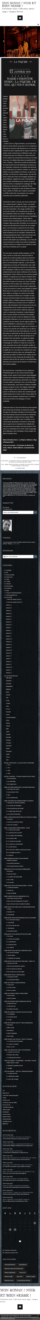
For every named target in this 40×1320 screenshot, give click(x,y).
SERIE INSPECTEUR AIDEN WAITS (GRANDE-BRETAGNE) (19, 907)
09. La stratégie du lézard (13, 852)
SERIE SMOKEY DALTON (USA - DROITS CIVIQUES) (18, 1039)
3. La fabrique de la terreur (13, 1057)
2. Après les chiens (11, 874)
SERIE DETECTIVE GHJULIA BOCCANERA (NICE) (17, 869)
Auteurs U (9, 661)
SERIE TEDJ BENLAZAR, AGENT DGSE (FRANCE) (17, 1050)
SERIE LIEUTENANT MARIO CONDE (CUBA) (16, 993)
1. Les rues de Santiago (12, 952)
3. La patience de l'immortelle (14, 877)
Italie (7, 728)
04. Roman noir (25, 460)
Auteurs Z (9, 672)
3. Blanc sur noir (10, 1047)
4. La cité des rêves (11, 944)
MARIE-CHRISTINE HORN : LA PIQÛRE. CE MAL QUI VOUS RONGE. (20, 81)
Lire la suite (16, 543)
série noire (19, 1276)
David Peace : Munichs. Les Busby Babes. (15, 1178)
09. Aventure (7, 588)
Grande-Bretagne (11, 717)
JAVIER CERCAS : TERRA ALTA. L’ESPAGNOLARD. (18, 1192)
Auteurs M (9, 639)
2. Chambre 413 (10, 912)
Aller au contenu (6, 1)
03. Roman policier (14, 460)
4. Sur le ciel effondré (12, 797)
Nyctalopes (6, 1112)
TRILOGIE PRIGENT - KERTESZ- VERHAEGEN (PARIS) (18, 1071)
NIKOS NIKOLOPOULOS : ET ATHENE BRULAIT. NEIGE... (20, 1158)
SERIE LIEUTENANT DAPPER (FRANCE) (14, 982)
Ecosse (8, 709)
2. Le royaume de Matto (12, 979)
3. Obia (8, 795)
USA (7, 760)
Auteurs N (9, 641)
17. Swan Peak (10, 922)
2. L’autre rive (9, 890)
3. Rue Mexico (10, 1030)
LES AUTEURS (8, 597)
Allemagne (9, 678)
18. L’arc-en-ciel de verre (12, 925)
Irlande (8, 723)
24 (10, 1229)
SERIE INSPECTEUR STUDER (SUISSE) (14, 974)
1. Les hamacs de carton (12, 789)
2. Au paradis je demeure (13, 863)
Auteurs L (8, 636)
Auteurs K (8, 633)
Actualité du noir (7, 1121)
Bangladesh (9, 686)
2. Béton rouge (10, 1027)
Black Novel (6, 1093)
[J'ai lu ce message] (38, 1315)
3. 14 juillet (9, 1068)
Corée (7, 700)
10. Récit (6, 590)
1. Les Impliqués (10, 1014)
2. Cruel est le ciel (10, 1006)
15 (35, 1223)
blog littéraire (22, 1264)
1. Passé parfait (10, 995)
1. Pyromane (9, 936)
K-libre (4, 1097)
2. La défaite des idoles (12, 1076)
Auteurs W (9, 667)
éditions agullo (9, 1276)
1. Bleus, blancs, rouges (12, 1062)
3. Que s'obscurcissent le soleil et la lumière (18, 904)
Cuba (7, 706)
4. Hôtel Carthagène (11, 1033)
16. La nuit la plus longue (13, 919)
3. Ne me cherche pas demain (14, 969)
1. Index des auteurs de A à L (14, 599)
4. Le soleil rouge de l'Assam (14, 811)
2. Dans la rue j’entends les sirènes (15, 966)
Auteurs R (8, 653)
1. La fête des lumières (12, 887)
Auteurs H (34, 460)
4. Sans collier (10, 879)
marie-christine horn (11, 464)
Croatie (8, 703)
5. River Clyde (9, 1036)
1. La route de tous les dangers (14, 1041)
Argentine (8, 680)
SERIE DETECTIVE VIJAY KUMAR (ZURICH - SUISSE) (18, 885)
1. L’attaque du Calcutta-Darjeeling (15, 802)
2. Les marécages (11, 781)
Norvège (8, 737)
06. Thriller (7, 581)
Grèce (7, 720)
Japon (7, 731)
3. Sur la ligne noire (11, 784)
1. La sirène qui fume (11, 1073)
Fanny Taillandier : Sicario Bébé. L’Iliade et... (16, 1199)
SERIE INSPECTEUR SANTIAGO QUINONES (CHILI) (18, 950)
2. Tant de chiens (10, 955)
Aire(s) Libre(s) (7, 1119)
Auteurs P (8, 647)
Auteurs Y (8, 670)
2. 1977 (8, 767)
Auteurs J (8, 630)
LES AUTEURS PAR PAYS (21, 462)
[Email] (20, 17)
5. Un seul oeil (10, 882)
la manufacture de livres (23, 1280)
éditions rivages (31, 1276)
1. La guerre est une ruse (13, 1052)
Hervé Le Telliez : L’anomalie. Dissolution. (16, 1185)
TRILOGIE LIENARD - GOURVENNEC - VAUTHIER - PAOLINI (20, 1060)
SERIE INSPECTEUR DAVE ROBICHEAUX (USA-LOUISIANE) (20, 917)
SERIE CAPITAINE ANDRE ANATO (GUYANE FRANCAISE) (19, 787)
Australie (8, 683)
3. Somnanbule (10, 914)
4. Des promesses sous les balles (15, 971)
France (8, 714)
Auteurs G (9, 622)
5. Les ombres (10, 947)
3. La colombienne (11, 941)
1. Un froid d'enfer (11, 778)
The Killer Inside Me (8, 1107)
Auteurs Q (9, 650)
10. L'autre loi (9, 855)
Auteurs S (8, 656)
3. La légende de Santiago (13, 958)
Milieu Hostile (6, 1109)
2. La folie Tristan (11, 987)
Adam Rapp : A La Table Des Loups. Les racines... (18, 1164)
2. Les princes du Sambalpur (13, 805)
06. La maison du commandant (14, 844)
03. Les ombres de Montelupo (14, 835)
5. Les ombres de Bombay (13, 814)
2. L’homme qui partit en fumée (14, 822)
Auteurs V (9, 664)
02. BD (6, 572)
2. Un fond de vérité (11, 1017)
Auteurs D (9, 613)
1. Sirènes (8, 909)
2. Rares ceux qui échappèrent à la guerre (17, 901)
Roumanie (8, 745)
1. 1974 (8, 765)
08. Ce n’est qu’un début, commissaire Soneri (18, 849)
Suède (7, 754)
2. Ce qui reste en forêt (12, 792)
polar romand (15, 465)
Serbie (8, 748)
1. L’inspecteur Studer (12, 977)
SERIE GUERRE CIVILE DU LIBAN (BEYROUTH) (16, 896)
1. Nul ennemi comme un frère (14, 898)
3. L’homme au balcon (12, 824)
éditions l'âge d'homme (32, 464)
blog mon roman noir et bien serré (14, 1268)
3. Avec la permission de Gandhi (14, 808)
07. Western (7, 583)
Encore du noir (7, 1105)
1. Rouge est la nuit (11, 1003)
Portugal (8, 743)
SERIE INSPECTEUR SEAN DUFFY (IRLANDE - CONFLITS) (19, 961)
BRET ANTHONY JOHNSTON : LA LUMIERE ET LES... (19, 1171)
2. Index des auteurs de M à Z (14, 602)
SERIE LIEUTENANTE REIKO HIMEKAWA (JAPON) (17, 1001)
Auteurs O (9, 644)
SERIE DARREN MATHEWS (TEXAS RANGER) (16, 858)
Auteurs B (8, 608)
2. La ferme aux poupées (13, 939)
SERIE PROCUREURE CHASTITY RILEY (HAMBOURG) (18, 1023)
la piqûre (21, 464)
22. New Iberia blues (11, 931)
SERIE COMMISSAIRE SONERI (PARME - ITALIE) (17, 828)
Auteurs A (9, 605)
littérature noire (9, 1280)
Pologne (8, 740)
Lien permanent (21, 457)
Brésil (7, 692)
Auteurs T (9, 658)
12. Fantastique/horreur (10, 595)
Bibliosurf (5, 1123)
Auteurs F (8, 619)
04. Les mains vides (11, 838)
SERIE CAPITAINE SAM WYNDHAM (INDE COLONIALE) (18, 801)
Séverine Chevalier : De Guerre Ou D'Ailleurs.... (17, 1137)
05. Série (6, 579)
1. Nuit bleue (9, 1025)
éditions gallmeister (10, 1272)
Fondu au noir (6, 1100)
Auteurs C (8, 610)
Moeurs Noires (7, 1116)
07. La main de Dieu (11, 847)
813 (4, 1090)
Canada (8, 695)
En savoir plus (11, 1318)
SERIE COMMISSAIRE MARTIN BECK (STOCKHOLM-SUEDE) (20, 817)
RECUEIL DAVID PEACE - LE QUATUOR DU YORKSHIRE (19, 763)
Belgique (8, 689)
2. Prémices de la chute (12, 1054)
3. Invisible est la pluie (12, 1009)
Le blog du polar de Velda (10, 1102)
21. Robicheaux (10, 928)
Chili (7, 697)
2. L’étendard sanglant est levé (14, 1065)
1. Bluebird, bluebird (11, 860)
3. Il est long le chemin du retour (14, 866)
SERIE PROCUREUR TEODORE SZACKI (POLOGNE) (18, 1012)
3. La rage (8, 1019)
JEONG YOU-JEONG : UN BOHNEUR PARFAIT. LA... (18, 1144)
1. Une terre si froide (11, 963)
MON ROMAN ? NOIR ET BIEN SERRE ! (19, 4)
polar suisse (25, 465)
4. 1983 (8, 773)
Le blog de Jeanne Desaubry (10, 1095)
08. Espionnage (8, 586)
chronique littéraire (10, 1264)
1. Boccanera (9, 871)
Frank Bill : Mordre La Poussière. (13, 1151)
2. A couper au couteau (12, 1044)
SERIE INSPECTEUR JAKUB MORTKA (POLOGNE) (17, 934)
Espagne (8, 711)
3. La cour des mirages (12, 1079)
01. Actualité (7, 570)
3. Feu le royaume (11, 990)
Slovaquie (8, 751)
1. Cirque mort (10, 984)
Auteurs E (8, 616)
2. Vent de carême (11, 998)
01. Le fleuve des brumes (13, 830)
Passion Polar (6, 1114)
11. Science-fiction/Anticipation (12, 592)
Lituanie (8, 734)
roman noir (22, 1272)
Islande (8, 726)
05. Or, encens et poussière (13, 841)
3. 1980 (8, 770)
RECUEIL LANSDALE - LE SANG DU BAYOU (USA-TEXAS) (19, 776)
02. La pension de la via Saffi (14, 832)
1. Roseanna (9, 819)
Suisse (29, 462)
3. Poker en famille (11, 893)
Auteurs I (8, 627)
